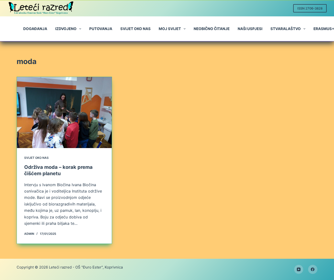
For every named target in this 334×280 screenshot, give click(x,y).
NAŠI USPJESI (250, 28)
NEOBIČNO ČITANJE (212, 28)
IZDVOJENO (66, 28)
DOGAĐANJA (35, 28)
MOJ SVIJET (170, 28)
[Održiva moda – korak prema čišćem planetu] (64, 112)
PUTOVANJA (100, 28)
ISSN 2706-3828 (310, 8)
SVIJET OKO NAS (135, 28)
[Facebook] (312, 269)
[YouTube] (298, 269)
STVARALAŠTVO (285, 28)
